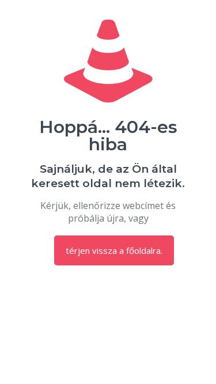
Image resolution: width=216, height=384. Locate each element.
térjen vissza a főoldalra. (114, 250)
